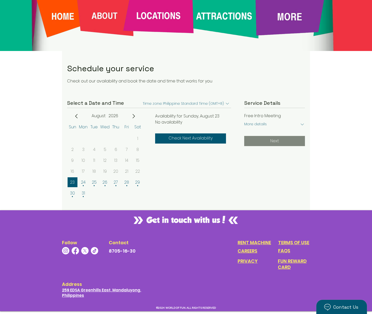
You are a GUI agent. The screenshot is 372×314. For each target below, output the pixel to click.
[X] (85, 250)
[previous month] (76, 116)
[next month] (134, 116)
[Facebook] (75, 250)
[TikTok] (94, 250)
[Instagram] (65, 250)
